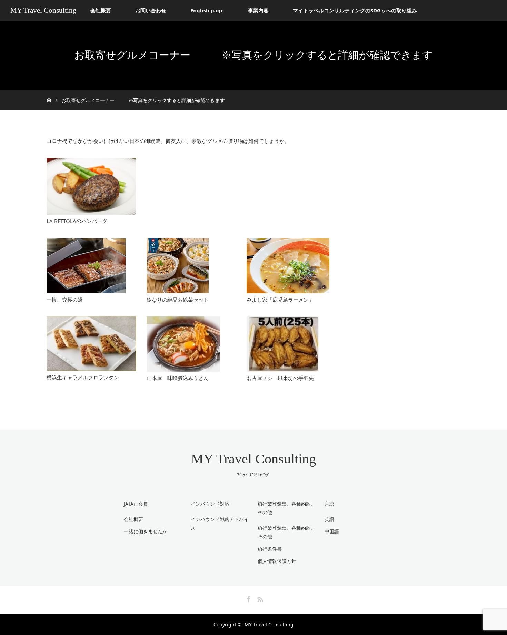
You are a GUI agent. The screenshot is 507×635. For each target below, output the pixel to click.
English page (207, 10)
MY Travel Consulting (43, 10)
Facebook (247, 598)
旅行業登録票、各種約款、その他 (287, 532)
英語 (329, 519)
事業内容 (258, 10)
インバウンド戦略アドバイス (220, 523)
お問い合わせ (150, 10)
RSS (259, 598)
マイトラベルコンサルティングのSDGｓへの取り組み (355, 10)
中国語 (332, 531)
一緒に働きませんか (145, 531)
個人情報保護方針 (277, 561)
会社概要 (100, 10)
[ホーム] (49, 92)
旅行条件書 (270, 549)
